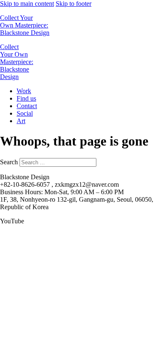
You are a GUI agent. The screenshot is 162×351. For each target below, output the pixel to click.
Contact (27, 105)
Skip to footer (73, 3)
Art (21, 120)
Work (24, 90)
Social (25, 113)
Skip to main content (27, 3)
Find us (26, 98)
